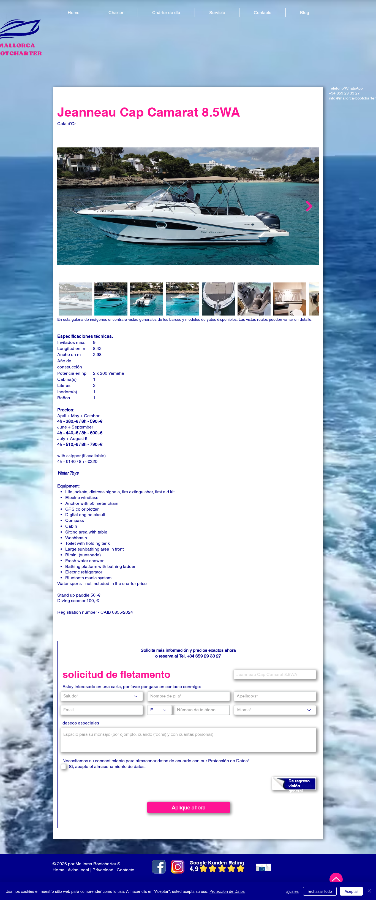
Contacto (126, 869)
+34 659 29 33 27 (344, 93)
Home (58, 869)
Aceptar (351, 891)
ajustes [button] (292, 891)
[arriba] (336, 879)
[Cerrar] (369, 891)
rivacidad (104, 869)
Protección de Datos (227, 891)
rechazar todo (320, 891)
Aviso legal (78, 869)
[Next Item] (309, 206)
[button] (116, 12)
